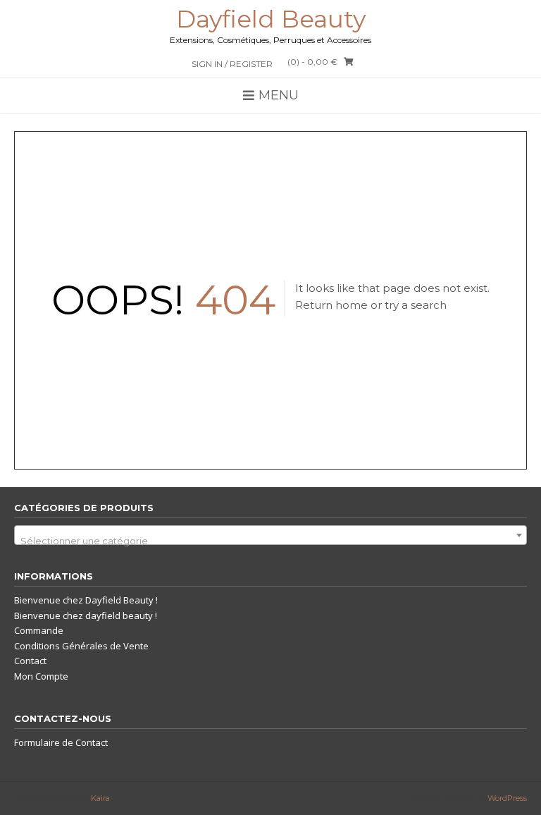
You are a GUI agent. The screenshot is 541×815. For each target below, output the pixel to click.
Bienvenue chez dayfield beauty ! (85, 615)
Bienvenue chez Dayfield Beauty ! (86, 600)
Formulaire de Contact (61, 742)
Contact (30, 660)
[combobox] (270, 535)
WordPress (507, 798)
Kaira (100, 798)
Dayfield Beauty (271, 19)
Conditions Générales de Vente (81, 645)
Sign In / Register (232, 64)
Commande (38, 630)
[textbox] (270, 540)
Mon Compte (41, 676)
